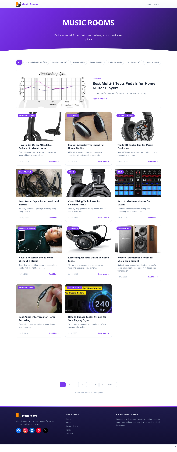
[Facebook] (18, 430)
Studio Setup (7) (115, 62)
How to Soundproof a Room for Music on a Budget (135, 259)
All (19, 62)
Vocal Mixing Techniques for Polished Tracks (84, 203)
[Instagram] (25, 430)
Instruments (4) (152, 62)
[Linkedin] (32, 430)
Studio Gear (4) (133, 62)
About (157, 4)
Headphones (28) (59, 62)
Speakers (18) (79, 62)
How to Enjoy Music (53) (36, 62)
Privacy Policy (72, 426)
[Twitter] (45, 430)
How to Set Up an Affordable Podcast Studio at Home (35, 146)
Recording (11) (96, 62)
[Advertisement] (88, 359)
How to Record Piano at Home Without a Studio (36, 259)
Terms (68, 430)
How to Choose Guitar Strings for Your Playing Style (87, 318)
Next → (111, 384)
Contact (69, 433)
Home (148, 4)
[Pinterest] (38, 430)
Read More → (54, 161)
